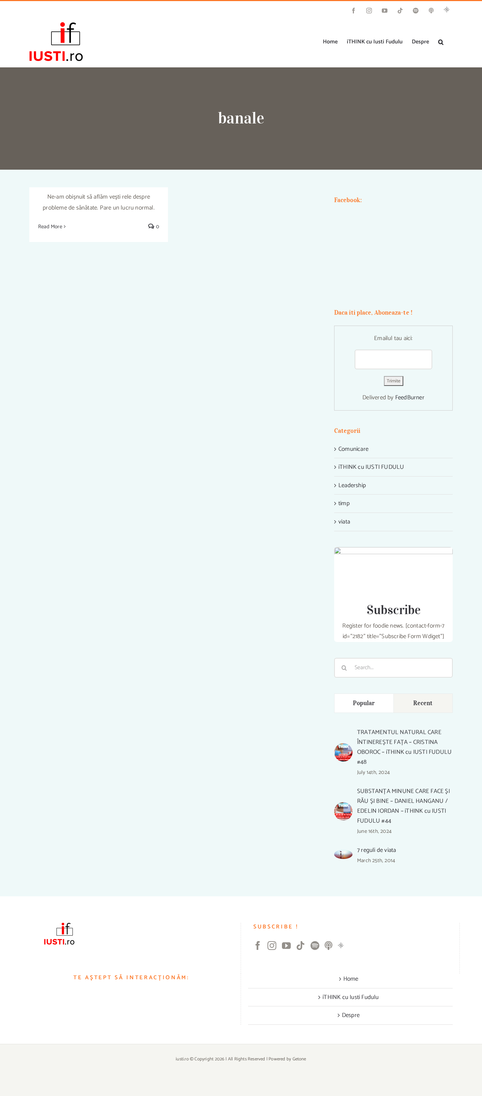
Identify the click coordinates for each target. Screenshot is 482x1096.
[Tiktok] (300, 945)
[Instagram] (271, 945)
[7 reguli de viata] (343, 855)
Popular (364, 703)
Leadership (352, 485)
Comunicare (353, 449)
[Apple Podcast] (328, 945)
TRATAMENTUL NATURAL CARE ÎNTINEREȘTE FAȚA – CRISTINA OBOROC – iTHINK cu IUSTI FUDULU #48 (404, 747)
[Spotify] (315, 945)
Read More (50, 226)
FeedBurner (409, 397)
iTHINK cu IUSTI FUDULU (371, 467)
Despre (351, 1015)
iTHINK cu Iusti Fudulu (351, 997)
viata (344, 522)
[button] (441, 41)
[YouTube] (286, 945)
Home (351, 979)
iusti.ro (182, 1059)
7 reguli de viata (376, 850)
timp (344, 503)
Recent (423, 703)
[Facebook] (257, 945)
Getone (299, 1059)
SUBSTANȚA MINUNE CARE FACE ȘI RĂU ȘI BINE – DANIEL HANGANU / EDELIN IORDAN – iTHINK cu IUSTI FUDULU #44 (403, 806)
